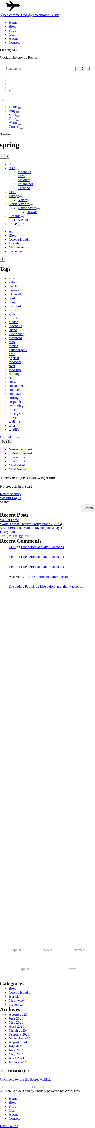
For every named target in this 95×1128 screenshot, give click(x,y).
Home (13, 107)
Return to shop (10, 494)
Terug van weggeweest (16, 536)
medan (13, 346)
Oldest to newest (20, 453)
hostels (13, 318)
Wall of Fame (9, 520)
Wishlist (6, 498)
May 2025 (16, 1022)
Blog (12, 111)
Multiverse (16, 247)
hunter (13, 322)
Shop (12, 115)
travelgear (16, 414)
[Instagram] (12, 1087)
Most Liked (17, 465)
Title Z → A (17, 461)
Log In (16, 498)
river (12, 366)
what (12, 425)
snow (12, 382)
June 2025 (16, 1018)
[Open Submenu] (19, 108)
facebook (15, 306)
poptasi (14, 358)
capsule (14, 290)
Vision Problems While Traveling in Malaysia (31, 528)
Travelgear (16, 251)
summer (14, 390)
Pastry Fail (7, 532)
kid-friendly (17, 334)
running (14, 374)
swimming (16, 406)
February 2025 (19, 1034)
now (12, 354)
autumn (14, 282)
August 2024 (18, 1042)
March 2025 (17, 1030)
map (12, 342)
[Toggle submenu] (17, 169)
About (13, 123)
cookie (13, 298)
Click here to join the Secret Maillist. (25, 1079)
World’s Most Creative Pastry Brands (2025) (31, 524)
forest (13, 310)
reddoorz (15, 362)
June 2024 (16, 1050)
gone (12, 314)
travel (13, 410)
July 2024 (16, 1046)
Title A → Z (17, 457)
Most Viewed (18, 469)
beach (13, 286)
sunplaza (15, 394)
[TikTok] (23, 1087)
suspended (16, 402)
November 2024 (20, 1038)
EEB (12, 547)
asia (11, 278)
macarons (15, 338)
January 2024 (18, 1062)
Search (5, 502)
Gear (12, 119)
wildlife (14, 429)
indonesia (15, 326)
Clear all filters (10, 437)
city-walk (15, 294)
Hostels (14, 243)
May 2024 (16, 1054)
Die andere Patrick (22, 586)
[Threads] (33, 1087)
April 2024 (16, 1058)
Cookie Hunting (20, 239)
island (13, 330)
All (11, 164)
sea (11, 378)
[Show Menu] (2, 100)
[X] (44, 1087)
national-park (18, 350)
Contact (14, 127)
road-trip (15, 370)
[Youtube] (2, 1087)
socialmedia (17, 386)
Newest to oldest (20, 449)
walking (14, 421)
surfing (14, 398)
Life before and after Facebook (42, 547)
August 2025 (18, 1014)
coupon (14, 302)
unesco (14, 418)
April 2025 (16, 1026)
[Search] (82, 69)
